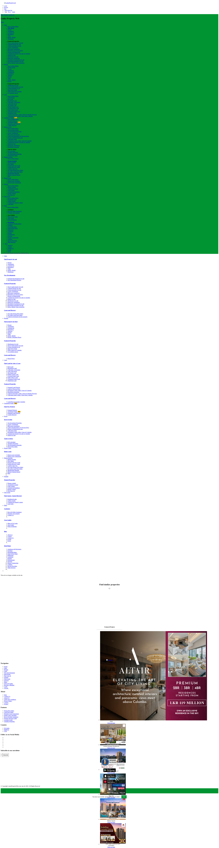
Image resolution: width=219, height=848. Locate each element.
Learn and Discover (10, 310)
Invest (12, 15)
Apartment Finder (10, 117)
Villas (9, 36)
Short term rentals (12, 90)
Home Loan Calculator (14, 181)
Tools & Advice (8, 438)
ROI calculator (11, 151)
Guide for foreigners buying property (17, 316)
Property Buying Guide (14, 165)
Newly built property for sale (15, 43)
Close (2, 22)
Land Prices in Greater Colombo (16, 402)
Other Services (11, 242)
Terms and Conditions (10, 699)
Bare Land (10, 99)
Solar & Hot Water (13, 228)
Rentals (6, 15)
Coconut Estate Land (13, 108)
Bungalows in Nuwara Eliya (15, 50)
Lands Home (11, 97)
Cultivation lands (12, 139)
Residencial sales (12, 499)
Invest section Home (13, 130)
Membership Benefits (13, 173)
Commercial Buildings (14, 192)
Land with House (12, 104)
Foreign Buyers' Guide (14, 167)
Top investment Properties (15, 131)
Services (6, 680)
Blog (9, 176)
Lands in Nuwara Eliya (14, 389)
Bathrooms (10, 230)
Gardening (10, 231)
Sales (2, 15)
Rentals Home (11, 67)
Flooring (10, 236)
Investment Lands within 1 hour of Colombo (20, 141)
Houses (10, 29)
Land (9, 15)
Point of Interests (12, 220)
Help (5, 9)
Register (6, 7)
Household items (12, 227)
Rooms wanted (12, 193)
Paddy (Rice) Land (13, 110)
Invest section (7, 127)
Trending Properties (13, 152)
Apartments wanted (13, 189)
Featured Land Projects (14, 124)
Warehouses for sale (13, 56)
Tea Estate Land (12, 105)
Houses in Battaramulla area (15, 137)
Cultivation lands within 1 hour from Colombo (20, 116)
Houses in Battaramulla (14, 52)
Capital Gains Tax (12, 168)
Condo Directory (12, 125)
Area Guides (7, 520)
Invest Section (8, 419)
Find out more (111, 723)
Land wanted (11, 190)
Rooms (9, 81)
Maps (5, 682)
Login (5, 6)
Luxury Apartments (13, 47)
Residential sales (12, 199)
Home (5, 666)
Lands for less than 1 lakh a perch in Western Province (22, 114)
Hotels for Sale (12, 55)
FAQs (9, 251)
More (5, 205)
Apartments (11, 31)
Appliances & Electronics (14, 223)
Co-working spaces (13, 93)
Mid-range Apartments (14, 49)
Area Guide (11, 218)
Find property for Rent (11, 321)
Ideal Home (11, 222)
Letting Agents (11, 201)
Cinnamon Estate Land (14, 111)
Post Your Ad (8, 10)
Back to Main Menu (13, 26)
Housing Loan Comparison (11, 714)
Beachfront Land (12, 100)
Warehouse (11, 39)
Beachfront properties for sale (15, 61)
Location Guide (8, 720)
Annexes (10, 75)
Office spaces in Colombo (15, 91)
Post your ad (7, 676)
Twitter (12, 253)
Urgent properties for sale (14, 46)
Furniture (10, 225)
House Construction (13, 237)
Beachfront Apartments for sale (16, 60)
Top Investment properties (15, 154)
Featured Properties (10, 283)
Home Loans (7, 178)
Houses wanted (12, 187)
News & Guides (8, 683)
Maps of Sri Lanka (13, 216)
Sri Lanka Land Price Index (15, 172)
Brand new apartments (14, 58)
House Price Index (13, 155)
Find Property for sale (10, 259)
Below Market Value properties (16, 63)
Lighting (10, 239)
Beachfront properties (13, 147)
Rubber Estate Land (13, 107)
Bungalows (11, 34)
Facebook (6, 253)
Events (9, 250)
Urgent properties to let (14, 88)
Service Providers (12, 240)
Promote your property (14, 213)
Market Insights (8, 157)
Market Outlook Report (14, 175)
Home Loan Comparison (14, 182)
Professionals (11, 234)
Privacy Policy (8, 701)
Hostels (10, 77)
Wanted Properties (9, 480)
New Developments (9, 275)
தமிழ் (13, 12)
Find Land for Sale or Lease (12, 363)
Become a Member (9, 685)
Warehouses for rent (13, 85)
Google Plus (17, 253)
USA (5, 731)
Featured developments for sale (16, 278)
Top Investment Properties (15, 423)
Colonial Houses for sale (14, 44)
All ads (6, 688)
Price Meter (11, 164)
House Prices (11, 358)
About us (10, 245)
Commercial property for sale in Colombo (19, 53)
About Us (6, 698)
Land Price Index (8, 712)
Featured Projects (12, 121)
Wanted (6, 184)
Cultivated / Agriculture (14, 102)
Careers (10, 247)
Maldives (6, 729)
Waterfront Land (12, 113)
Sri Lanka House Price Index (15, 170)
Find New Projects (9, 406)
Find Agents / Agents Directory (13, 496)
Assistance (7, 509)
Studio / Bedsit (11, 37)
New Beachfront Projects (14, 280)
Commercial (11, 32)
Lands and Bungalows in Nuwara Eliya (18, 136)
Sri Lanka (6, 728)
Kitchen (10, 233)
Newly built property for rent (15, 87)
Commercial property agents (15, 202)
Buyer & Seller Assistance (15, 211)
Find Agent (7, 196)
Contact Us (11, 248)
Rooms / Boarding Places (14, 337)
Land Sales (11, 204)
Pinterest (23, 253)
